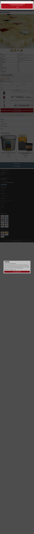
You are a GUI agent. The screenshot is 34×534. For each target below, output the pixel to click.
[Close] (32, 2)
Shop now (17, 7)
